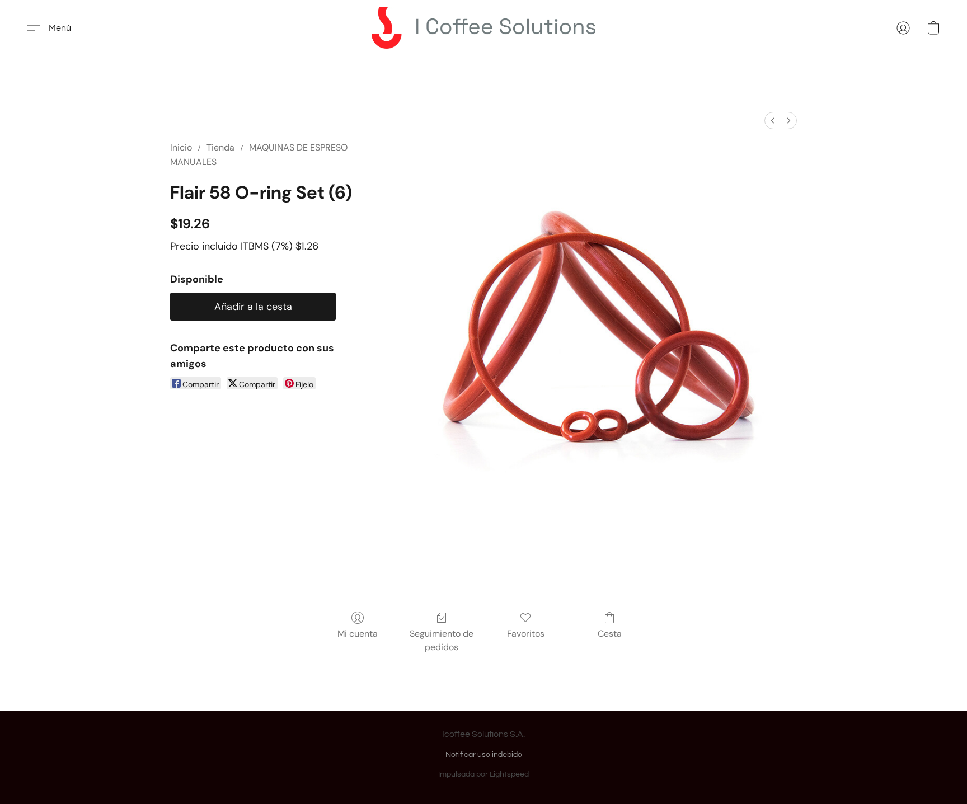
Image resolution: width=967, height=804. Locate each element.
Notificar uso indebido (483, 755)
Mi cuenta (357, 634)
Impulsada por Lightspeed (483, 774)
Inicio (181, 147)
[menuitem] (773, 120)
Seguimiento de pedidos (441, 640)
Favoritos (525, 634)
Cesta (610, 634)
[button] (483, 28)
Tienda (220, 147)
